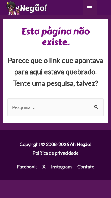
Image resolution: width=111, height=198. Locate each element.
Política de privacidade (55, 153)
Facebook (27, 166)
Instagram (61, 166)
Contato (85, 166)
